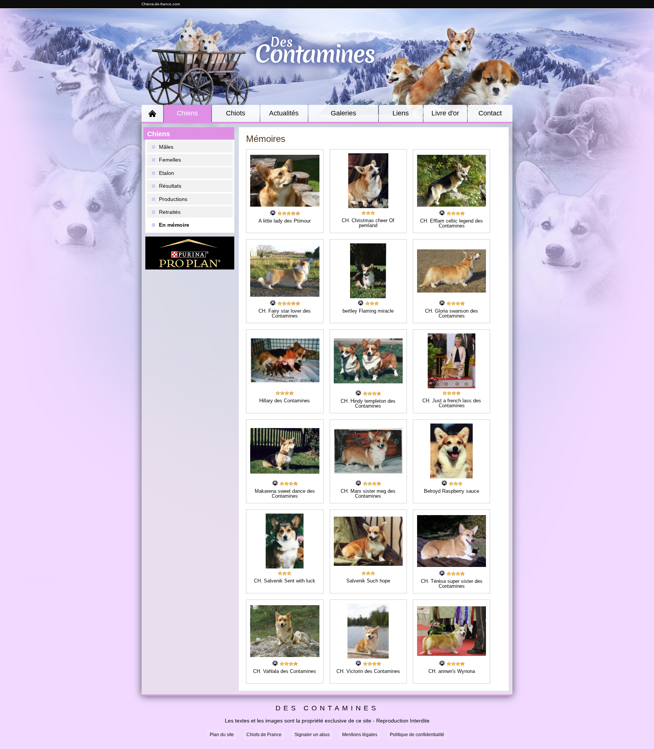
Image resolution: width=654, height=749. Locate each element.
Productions (173, 199)
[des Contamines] (327, 58)
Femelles (170, 160)
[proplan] (189, 253)
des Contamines (327, 708)
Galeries (343, 113)
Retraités (170, 212)
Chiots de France (264, 734)
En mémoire (174, 225)
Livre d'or (445, 113)
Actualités (284, 113)
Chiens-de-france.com (161, 4)
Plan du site (222, 734)
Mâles (166, 147)
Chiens (187, 113)
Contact (490, 113)
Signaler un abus (312, 734)
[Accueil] (152, 113)
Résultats (170, 186)
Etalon (166, 173)
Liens (400, 113)
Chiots (235, 113)
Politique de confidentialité (417, 734)
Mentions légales (359, 734)
